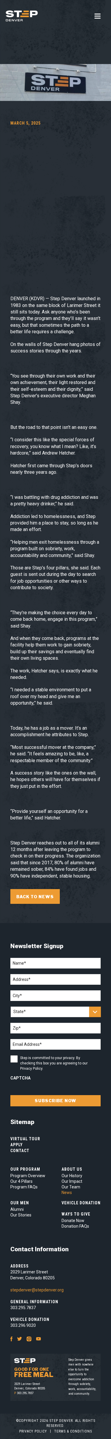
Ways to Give (76, 1214)
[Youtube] (38, 1338)
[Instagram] (29, 1338)
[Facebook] (11, 1338)
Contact (19, 1150)
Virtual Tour (25, 1138)
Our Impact (72, 1181)
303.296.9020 (23, 1325)
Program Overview (27, 1176)
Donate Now (73, 1221)
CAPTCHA (20, 1078)
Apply (16, 1144)
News (67, 1192)
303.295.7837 (23, 1307)
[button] (97, 16)
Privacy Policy (33, 1431)
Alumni (17, 1209)
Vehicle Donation (81, 1202)
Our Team (71, 1187)
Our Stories (20, 1215)
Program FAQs (24, 1187)
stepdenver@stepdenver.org (37, 1290)
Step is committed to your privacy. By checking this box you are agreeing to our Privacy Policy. (54, 1063)
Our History (72, 1176)
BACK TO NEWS (35, 896)
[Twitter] (19, 1338)
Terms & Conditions (73, 1431)
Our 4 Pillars (21, 1181)
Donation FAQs (75, 1226)
